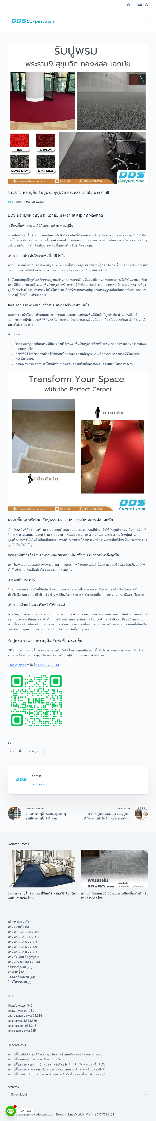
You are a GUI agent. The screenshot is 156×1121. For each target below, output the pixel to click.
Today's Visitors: (18, 1010)
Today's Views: (17, 1005)
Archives (13, 1087)
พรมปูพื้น (16, 751)
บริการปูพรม (16, 921)
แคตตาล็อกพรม (18, 977)
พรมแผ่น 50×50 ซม (21, 961)
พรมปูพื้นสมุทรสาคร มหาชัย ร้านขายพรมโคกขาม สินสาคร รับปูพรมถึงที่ (56, 1069)
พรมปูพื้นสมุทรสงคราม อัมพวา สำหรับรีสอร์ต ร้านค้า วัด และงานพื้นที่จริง (56, 1064)
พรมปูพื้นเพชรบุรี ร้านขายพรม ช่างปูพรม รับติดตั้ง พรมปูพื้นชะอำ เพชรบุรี (56, 1074)
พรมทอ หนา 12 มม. (21, 937)
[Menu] (146, 21)
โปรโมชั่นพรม (17, 982)
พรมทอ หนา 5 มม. (20, 942)
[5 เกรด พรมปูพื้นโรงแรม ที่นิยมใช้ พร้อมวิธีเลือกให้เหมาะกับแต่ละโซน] (41, 868)
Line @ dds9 (17, 665)
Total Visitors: (16, 1025)
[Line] (11, 1111)
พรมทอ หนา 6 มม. (20, 946)
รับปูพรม (35, 751)
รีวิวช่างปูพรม (17, 967)
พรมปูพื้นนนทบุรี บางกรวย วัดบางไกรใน (34, 1059)
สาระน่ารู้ (14, 972)
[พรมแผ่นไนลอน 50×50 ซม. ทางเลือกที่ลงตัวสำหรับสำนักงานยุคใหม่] (114, 868)
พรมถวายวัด (16, 926)
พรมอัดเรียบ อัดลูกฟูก (22, 957)
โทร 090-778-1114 (46, 665)
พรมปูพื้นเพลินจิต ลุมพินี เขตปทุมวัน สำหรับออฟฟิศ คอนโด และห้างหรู (54, 1054)
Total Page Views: (19, 1030)
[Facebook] (128, 4)
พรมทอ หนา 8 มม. (20, 952)
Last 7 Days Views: (20, 1015)
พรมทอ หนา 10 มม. (21, 931)
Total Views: (15, 1020)
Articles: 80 (38, 784)
